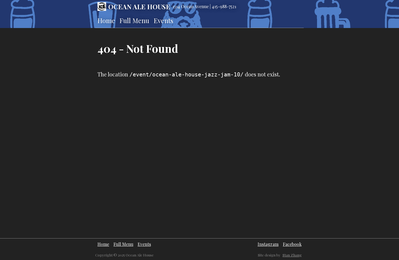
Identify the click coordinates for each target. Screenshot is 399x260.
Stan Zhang (292, 255)
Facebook (292, 244)
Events (163, 20)
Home (106, 20)
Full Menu (134, 20)
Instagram (268, 244)
